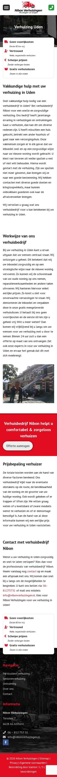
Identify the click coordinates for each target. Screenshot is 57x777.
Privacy (14, 763)
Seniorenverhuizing (14, 678)
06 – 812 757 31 (18, 732)
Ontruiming (9, 683)
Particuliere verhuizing (16, 673)
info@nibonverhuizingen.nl (19, 595)
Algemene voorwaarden (32, 763)
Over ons (8, 689)
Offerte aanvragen (17, 446)
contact (31, 571)
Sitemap (44, 758)
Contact (7, 694)
